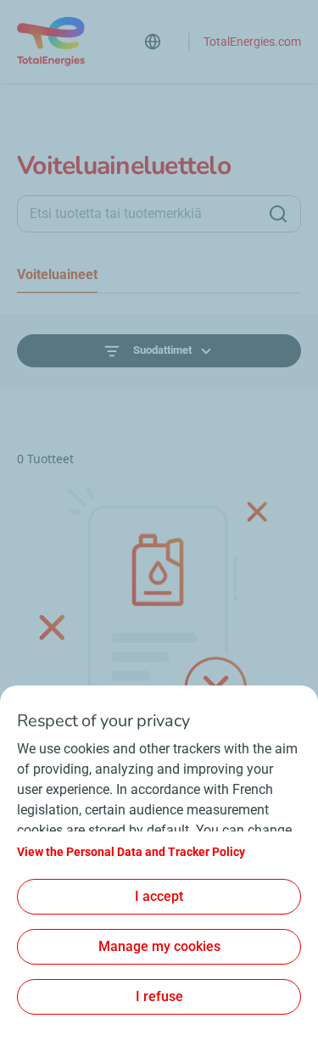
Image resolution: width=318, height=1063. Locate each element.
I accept (159, 896)
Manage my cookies (159, 946)
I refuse (159, 996)
